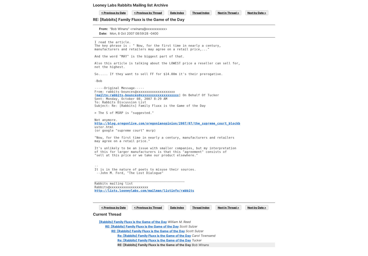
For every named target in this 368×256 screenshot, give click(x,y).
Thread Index (200, 12)
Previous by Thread (149, 12)
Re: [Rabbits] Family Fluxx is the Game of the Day (154, 236)
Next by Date (255, 12)
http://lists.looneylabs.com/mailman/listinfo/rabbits (144, 190)
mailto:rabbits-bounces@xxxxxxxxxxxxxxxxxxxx (137, 95)
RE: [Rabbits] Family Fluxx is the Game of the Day (142, 226)
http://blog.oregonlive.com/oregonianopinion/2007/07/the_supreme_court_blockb (167, 123)
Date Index (177, 12)
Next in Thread (227, 12)
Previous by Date (115, 12)
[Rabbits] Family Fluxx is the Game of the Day (133, 222)
